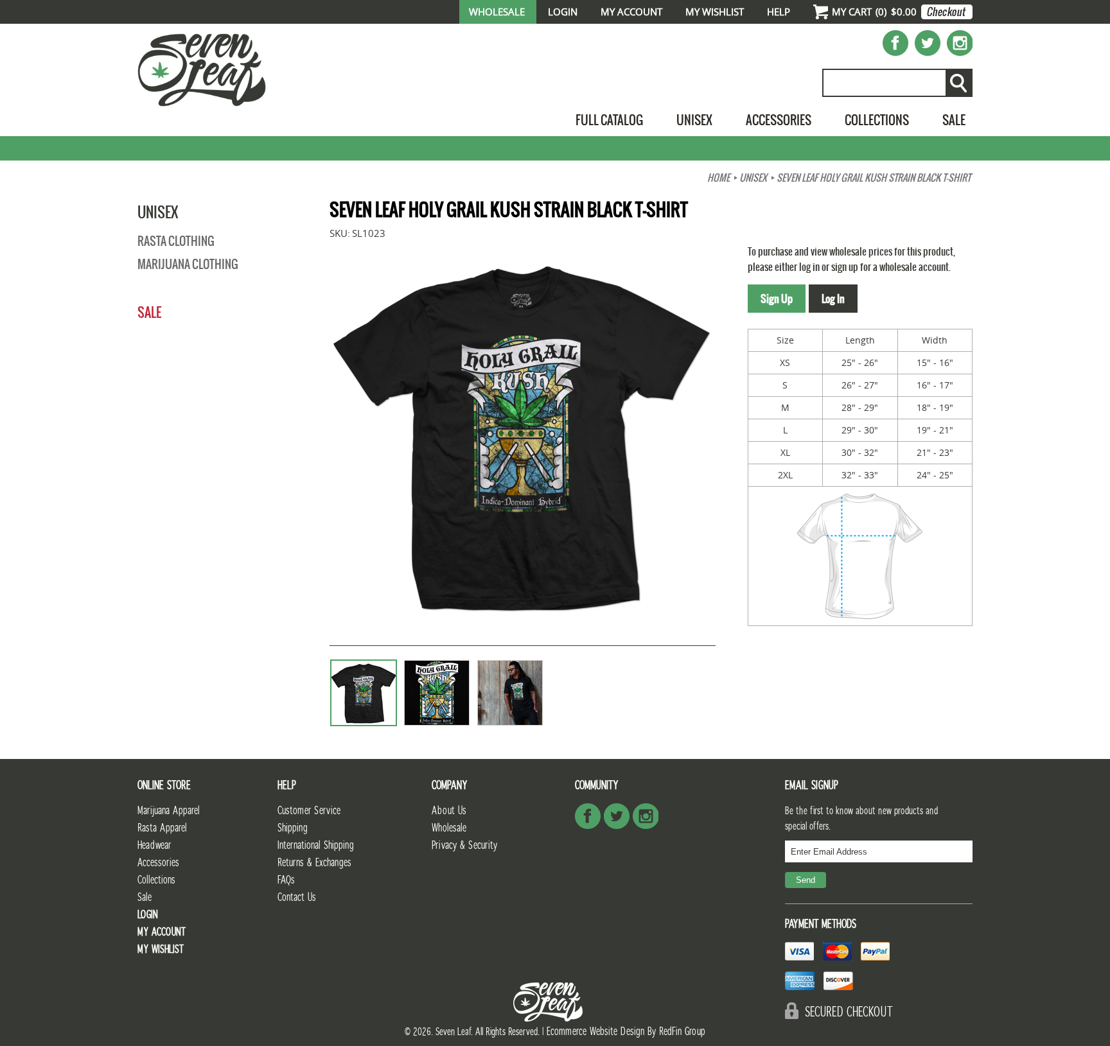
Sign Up (777, 298)
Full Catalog (609, 119)
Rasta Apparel (162, 828)
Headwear (154, 845)
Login (562, 11)
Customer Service (309, 810)
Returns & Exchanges (314, 862)
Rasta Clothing (176, 241)
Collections (877, 119)
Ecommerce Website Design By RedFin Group (626, 1031)
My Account (631, 11)
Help (778, 11)
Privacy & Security (464, 845)
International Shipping (316, 845)
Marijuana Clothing (187, 264)
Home (718, 178)
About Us (449, 810)
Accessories (778, 119)
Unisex (694, 119)
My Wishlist (714, 11)
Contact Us (297, 897)
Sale (953, 119)
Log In (833, 298)
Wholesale (497, 11)
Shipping (293, 828)
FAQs (286, 880)
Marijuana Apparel (168, 810)
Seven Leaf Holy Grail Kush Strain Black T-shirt (874, 178)
